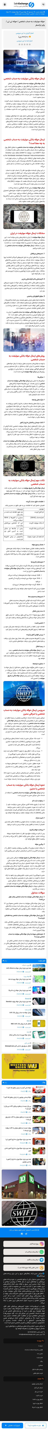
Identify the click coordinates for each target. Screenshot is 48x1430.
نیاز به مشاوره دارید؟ (34, 1425)
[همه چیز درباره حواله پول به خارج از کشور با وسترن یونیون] (38, 1161)
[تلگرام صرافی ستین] (26, 1234)
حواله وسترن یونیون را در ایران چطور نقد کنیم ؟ (17, 1097)
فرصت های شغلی (38, 1373)
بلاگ (41, 1361)
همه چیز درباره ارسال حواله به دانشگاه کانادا (18, 968)
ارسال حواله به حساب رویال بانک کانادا (20, 1012)
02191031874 (32, 1332)
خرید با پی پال (39, 1392)
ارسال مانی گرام (38, 1388)
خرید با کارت (39, 1395)
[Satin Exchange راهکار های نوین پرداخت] (24, 4)
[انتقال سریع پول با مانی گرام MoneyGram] (38, 1045)
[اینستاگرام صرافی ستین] (22, 1234)
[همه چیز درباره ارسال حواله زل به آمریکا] (38, 990)
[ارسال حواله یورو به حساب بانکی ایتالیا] (38, 1034)
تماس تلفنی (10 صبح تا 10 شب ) (28, 1268)
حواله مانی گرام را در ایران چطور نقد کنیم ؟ (19, 1088)
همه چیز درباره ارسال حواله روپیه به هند (19, 979)
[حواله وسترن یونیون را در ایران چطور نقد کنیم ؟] (38, 1099)
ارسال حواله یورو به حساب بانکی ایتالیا (20, 1035)
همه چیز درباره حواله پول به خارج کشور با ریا (18, 1139)
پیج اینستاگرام (34, 1244)
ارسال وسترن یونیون (37, 1384)
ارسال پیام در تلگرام (32, 1260)
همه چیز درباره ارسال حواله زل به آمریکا (20, 990)
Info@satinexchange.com (27, 1334)
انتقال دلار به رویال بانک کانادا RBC (21, 1024)
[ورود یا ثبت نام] (5, 4)
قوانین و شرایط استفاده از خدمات (34, 1350)
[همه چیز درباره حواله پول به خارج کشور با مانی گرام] (38, 1150)
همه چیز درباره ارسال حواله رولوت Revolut (18, 1001)
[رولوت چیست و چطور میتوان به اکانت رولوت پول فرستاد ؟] (38, 1130)
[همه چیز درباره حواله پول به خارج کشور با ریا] (38, 1141)
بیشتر (5, 961)
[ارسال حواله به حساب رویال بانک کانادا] (38, 1012)
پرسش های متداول (37, 1369)
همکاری (41, 1365)
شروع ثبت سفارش (14, 1425)
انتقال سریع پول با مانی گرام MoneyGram (18, 1046)
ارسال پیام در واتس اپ (31, 1252)
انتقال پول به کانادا (38, 1399)
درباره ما (40, 1346)
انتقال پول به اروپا (38, 1403)
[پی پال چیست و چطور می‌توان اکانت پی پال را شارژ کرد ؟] (38, 1108)
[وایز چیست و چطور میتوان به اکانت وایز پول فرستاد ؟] (38, 1119)
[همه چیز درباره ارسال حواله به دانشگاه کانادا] (38, 968)
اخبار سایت (40, 1358)
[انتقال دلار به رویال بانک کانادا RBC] (38, 1023)
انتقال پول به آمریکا (37, 1407)
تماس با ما (40, 1354)
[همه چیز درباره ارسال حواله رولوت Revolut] (38, 1001)
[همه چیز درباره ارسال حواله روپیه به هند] (38, 979)
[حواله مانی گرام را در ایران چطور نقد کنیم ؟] (38, 1089)
